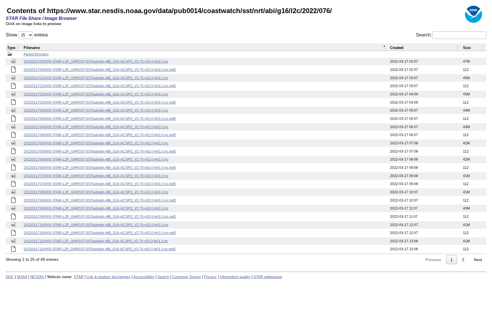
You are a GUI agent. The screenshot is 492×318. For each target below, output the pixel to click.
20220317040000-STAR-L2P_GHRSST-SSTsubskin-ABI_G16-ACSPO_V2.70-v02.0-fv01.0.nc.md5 (100, 135)
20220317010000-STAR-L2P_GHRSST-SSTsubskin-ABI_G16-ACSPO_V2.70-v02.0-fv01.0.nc (96, 78)
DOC (10, 277)
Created (396, 48)
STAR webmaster (267, 277)
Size (467, 48)
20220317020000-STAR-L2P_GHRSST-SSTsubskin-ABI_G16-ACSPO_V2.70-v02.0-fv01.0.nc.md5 (100, 102)
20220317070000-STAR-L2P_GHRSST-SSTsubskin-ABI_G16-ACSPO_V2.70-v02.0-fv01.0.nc (96, 176)
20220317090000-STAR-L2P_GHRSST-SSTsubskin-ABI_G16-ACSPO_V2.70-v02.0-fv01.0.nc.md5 (100, 217)
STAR (78, 277)
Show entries (27, 34)
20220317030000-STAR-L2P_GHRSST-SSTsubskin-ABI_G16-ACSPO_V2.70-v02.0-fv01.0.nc (96, 110)
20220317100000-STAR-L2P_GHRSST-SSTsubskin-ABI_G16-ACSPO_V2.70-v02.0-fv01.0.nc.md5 (100, 233)
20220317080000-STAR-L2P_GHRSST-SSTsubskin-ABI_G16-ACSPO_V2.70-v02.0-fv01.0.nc (96, 192)
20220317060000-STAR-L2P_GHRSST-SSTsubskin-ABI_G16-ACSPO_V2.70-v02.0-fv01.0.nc (96, 159)
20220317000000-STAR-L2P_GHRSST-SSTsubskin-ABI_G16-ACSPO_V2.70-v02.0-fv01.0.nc (96, 61)
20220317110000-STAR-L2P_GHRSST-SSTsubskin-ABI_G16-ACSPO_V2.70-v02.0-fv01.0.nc (96, 241)
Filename (32, 48)
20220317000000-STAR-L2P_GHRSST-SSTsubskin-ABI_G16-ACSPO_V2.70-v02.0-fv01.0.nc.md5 (100, 70)
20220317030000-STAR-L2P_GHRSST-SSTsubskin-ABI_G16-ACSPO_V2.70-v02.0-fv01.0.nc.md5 (100, 119)
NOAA (22, 277)
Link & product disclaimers (108, 277)
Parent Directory (36, 54)
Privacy (210, 277)
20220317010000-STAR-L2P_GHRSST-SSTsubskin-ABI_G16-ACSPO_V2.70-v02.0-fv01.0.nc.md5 (100, 86)
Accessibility (143, 277)
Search (163, 277)
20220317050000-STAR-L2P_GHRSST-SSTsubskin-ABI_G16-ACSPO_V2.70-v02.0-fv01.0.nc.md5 (100, 151)
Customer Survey (186, 277)
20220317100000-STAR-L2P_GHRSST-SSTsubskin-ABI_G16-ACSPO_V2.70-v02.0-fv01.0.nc (96, 225)
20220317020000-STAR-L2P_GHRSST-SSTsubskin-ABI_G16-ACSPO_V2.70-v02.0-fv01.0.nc (96, 94)
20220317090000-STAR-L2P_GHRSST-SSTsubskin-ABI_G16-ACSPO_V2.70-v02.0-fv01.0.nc (96, 208)
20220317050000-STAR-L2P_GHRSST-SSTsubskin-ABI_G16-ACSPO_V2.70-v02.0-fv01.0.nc (96, 143)
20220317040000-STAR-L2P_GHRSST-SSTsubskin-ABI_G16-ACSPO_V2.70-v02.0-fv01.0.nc (96, 127)
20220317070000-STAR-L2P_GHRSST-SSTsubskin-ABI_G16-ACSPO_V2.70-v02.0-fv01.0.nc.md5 (100, 184)
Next (478, 259)
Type (11, 48)
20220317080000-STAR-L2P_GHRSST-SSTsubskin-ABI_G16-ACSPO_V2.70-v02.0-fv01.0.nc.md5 (100, 200)
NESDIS (37, 277)
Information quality (235, 277)
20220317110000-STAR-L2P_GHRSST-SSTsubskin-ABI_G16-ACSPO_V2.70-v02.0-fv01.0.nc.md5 (100, 249)
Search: (424, 34)
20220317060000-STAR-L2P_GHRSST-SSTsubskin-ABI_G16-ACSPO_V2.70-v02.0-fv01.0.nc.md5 (100, 168)
